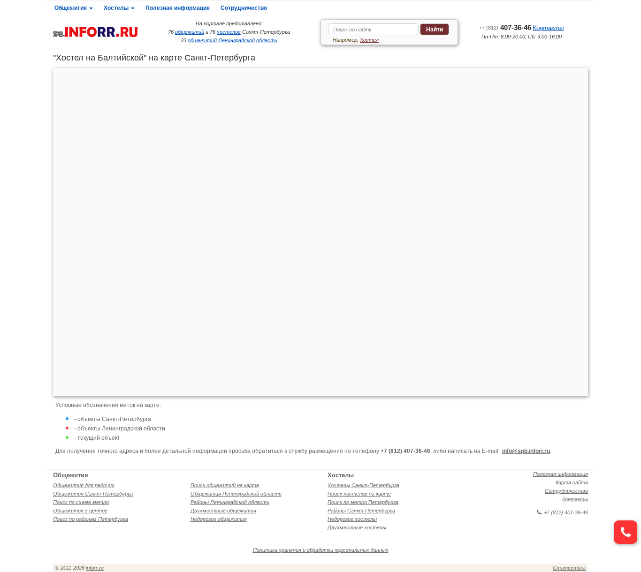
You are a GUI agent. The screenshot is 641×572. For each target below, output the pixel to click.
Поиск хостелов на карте (359, 494)
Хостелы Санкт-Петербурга (363, 485)
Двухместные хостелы (357, 527)
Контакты (548, 27)
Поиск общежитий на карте (225, 485)
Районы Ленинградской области (230, 502)
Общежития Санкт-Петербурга (93, 494)
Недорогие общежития (219, 519)
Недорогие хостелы (352, 519)
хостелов (229, 32)
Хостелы (117, 8)
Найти (434, 29)
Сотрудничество (244, 8)
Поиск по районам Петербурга (90, 519)
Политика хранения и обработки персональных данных (321, 550)
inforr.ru (95, 568)
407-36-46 (505, 27)
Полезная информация (177, 8)
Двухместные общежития (223, 510)
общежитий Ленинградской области (232, 40)
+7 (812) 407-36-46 (566, 512)
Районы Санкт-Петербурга (361, 510)
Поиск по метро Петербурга (363, 502)
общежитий (189, 32)
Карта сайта (572, 482)
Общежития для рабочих (83, 485)
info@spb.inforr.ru (526, 451)
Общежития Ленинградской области (236, 494)
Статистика (569, 568)
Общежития (71, 8)
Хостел (369, 40)
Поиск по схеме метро (81, 502)
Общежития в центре (80, 510)
